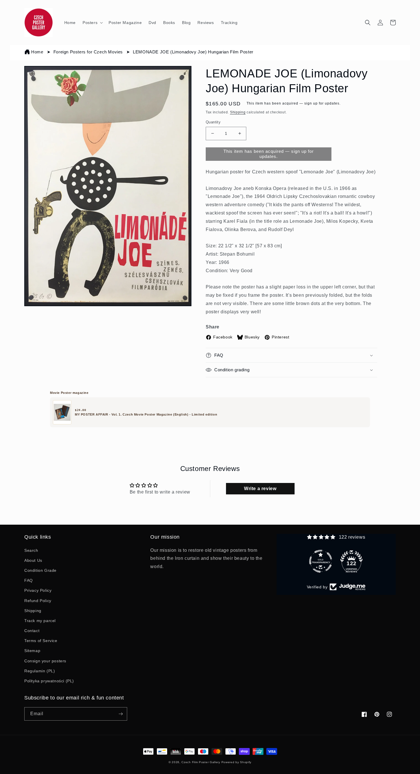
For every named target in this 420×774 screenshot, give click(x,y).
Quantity (213, 122)
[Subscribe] (120, 714)
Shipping (238, 112)
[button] (92, 23)
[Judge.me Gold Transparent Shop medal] (320, 561)
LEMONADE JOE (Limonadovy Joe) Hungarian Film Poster (193, 51)
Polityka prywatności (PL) (49, 681)
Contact (31, 630)
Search (31, 550)
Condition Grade (40, 570)
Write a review (260, 488)
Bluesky (252, 337)
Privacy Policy (37, 590)
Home (37, 51)
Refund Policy (37, 600)
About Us (33, 560)
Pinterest (280, 337)
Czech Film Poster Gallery (200, 762)
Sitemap (32, 650)
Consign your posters (45, 661)
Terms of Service (40, 640)
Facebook (223, 337)
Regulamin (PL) (39, 671)
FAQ (28, 580)
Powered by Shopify (236, 762)
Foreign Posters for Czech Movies (88, 51)
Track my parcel (40, 620)
